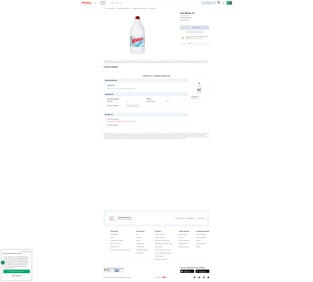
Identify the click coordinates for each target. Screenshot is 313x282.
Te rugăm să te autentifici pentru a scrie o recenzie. (121, 126)
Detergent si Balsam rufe (124, 13)
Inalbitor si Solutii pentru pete (140, 13)
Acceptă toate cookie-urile (16, 271)
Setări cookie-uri (16, 275)
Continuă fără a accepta (26, 251)
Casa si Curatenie (111, 13)
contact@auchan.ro (190, 218)
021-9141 (179, 218)
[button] (208, 8)
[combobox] (155, 8)
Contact (203, 218)
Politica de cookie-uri (9, 267)
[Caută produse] (112, 8)
